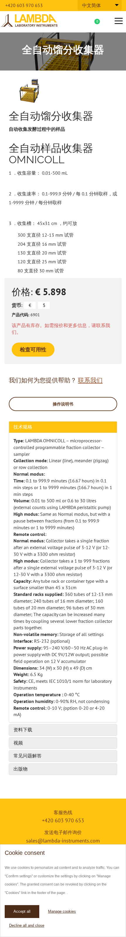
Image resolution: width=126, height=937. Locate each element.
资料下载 (22, 730)
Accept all (21, 911)
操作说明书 (63, 404)
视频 (18, 743)
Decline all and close (26, 925)
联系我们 (90, 380)
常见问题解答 (27, 756)
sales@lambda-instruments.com (63, 840)
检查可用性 (33, 349)
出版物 (20, 769)
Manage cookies (62, 911)
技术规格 (22, 427)
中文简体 (91, 5)
